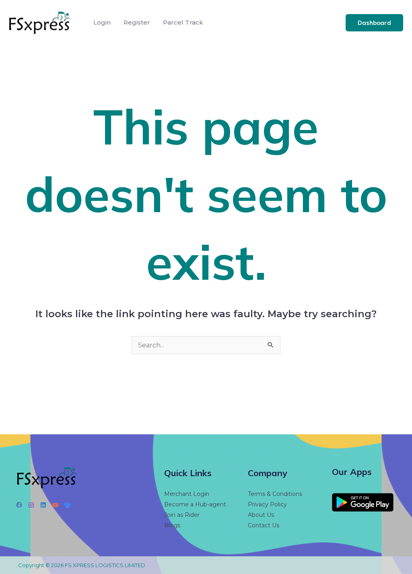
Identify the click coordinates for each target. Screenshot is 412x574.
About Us (261, 514)
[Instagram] (31, 505)
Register (137, 22)
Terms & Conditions (275, 494)
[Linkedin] (43, 505)
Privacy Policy (267, 504)
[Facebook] (19, 505)
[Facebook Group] (67, 505)
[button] (374, 22)
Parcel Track (183, 22)
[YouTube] (55, 505)
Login (102, 22)
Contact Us (263, 525)
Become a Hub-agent (195, 504)
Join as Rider (182, 514)
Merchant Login (186, 494)
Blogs (172, 525)
